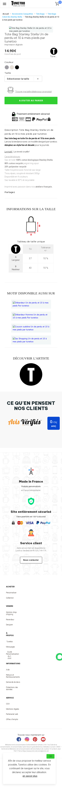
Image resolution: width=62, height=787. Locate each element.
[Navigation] (4, 4)
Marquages (9, 647)
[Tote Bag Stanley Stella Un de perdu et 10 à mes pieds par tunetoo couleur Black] (17, 67)
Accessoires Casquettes (22, 14)
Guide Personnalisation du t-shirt (9, 655)
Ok (50, 756)
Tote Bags (40, 14)
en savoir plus (30, 776)
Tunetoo (9, 642)
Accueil (6, 14)
